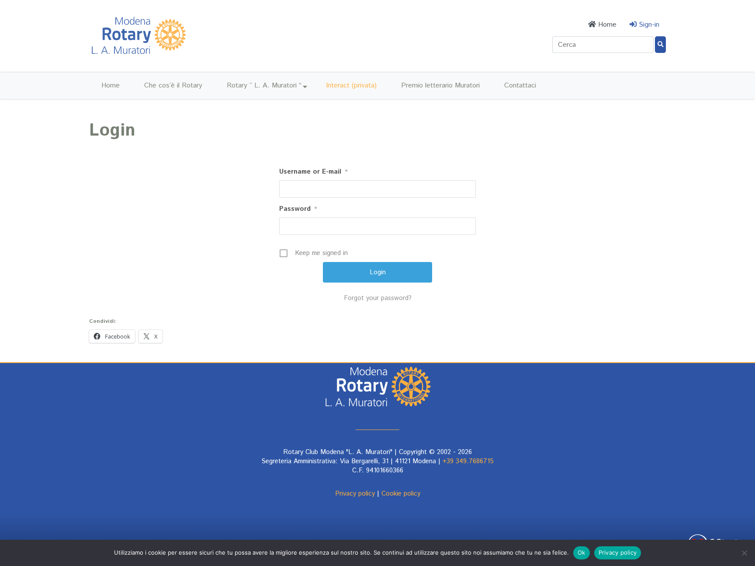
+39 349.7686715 (468, 461)
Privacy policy (355, 493)
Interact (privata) (351, 85)
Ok (581, 552)
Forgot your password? (378, 298)
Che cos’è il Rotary (173, 85)
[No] (744, 553)
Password (298, 208)
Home (110, 85)
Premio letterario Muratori (440, 85)
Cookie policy (400, 493)
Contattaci (520, 85)
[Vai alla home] (138, 54)
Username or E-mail (313, 171)
